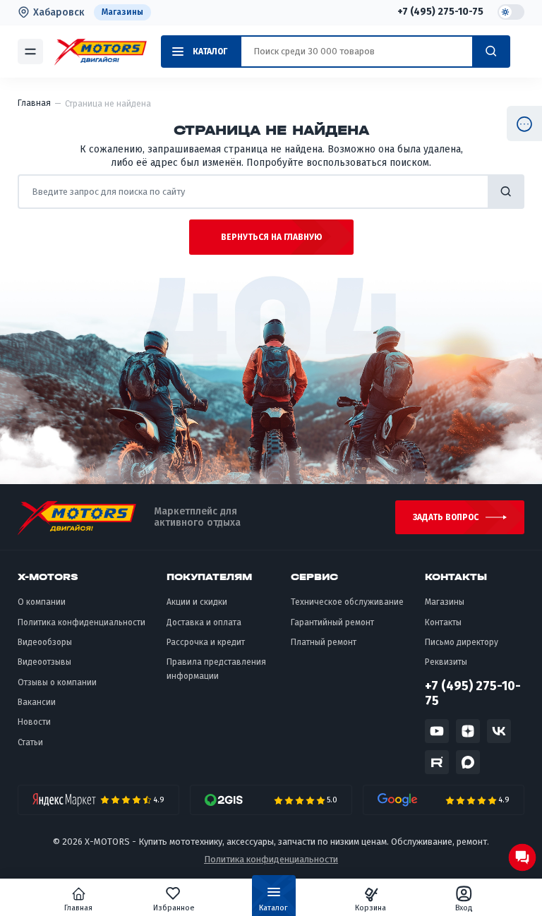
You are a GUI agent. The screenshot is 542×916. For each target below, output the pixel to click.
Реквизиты (446, 662)
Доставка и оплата (204, 622)
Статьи (30, 742)
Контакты (443, 622)
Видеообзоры (45, 642)
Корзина (370, 907)
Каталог (273, 907)
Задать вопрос (445, 517)
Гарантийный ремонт (332, 622)
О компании (42, 602)
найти (506, 191)
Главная (78, 907)
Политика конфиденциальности (81, 622)
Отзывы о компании (57, 682)
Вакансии (37, 702)
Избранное (174, 907)
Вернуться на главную (271, 237)
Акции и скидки (197, 602)
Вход (464, 907)
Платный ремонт (323, 642)
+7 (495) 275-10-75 (440, 12)
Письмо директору (461, 642)
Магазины (122, 12)
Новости (34, 722)
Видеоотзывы (44, 662)
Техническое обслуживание (347, 602)
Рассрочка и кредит (206, 642)
